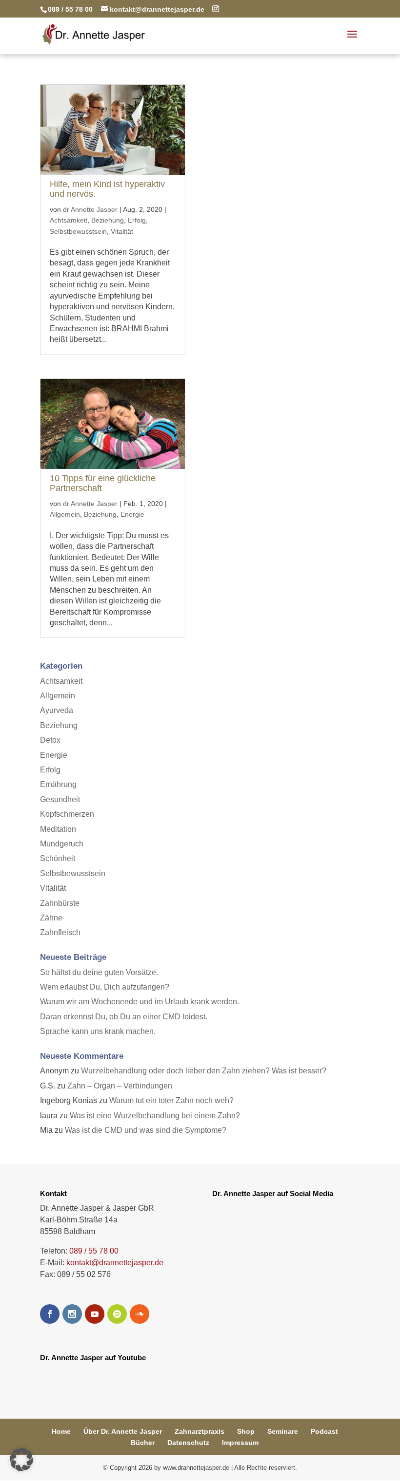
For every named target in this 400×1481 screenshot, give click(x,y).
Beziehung (107, 220)
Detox (50, 740)
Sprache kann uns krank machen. (98, 1031)
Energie (132, 514)
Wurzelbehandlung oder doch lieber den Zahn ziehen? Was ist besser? (203, 1071)
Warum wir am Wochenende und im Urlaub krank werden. (139, 1001)
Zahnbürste (60, 903)
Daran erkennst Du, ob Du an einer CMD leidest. (123, 1016)
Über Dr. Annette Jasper (122, 1431)
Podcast (324, 1431)
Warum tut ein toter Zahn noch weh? (171, 1100)
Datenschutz (188, 1442)
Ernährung (58, 784)
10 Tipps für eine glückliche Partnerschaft (103, 483)
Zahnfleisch (60, 932)
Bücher (143, 1442)
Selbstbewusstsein (78, 231)
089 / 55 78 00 (94, 1251)
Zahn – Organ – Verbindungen (119, 1086)
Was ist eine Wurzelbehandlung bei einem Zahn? (155, 1115)
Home (61, 1431)
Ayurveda (56, 710)
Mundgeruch (61, 844)
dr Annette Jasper (90, 209)
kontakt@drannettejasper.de (114, 1262)
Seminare (282, 1431)
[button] (21, 1459)
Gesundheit (60, 799)
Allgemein (65, 514)
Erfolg (137, 220)
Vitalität (122, 231)
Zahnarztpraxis (199, 1431)
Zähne (51, 918)
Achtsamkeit (68, 220)
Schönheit (57, 858)
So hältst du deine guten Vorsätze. (99, 972)
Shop (246, 1431)
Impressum (240, 1442)
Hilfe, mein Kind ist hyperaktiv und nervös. (107, 189)
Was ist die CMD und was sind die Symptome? (145, 1130)
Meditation (58, 829)
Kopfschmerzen (67, 814)
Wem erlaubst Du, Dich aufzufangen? (104, 987)
